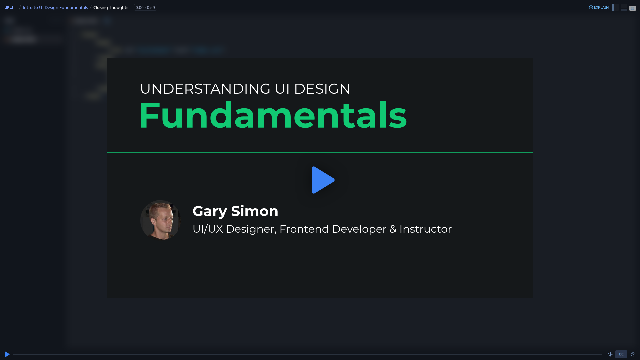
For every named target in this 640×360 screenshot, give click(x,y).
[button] (599, 7)
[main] (320, 180)
